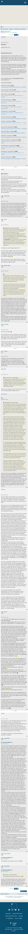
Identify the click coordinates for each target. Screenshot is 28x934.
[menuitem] (2, 27)
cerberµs (5, 351)
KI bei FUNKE (18, 918)
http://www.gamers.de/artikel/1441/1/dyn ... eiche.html (13, 87)
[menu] (25, 3)
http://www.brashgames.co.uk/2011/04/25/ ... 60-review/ (12, 153)
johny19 (2, 169)
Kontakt (21, 916)
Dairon (5, 219)
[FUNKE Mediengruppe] (14, 924)
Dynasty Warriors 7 (6, 31)
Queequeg (6, 324)
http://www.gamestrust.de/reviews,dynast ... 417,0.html (13, 91)
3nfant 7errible (7, 853)
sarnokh (2, 713)
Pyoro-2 (5, 611)
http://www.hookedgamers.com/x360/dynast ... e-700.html (12, 147)
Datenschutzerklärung (11, 916)
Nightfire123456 (7, 265)
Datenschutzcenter (17, 913)
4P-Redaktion (9, 918)
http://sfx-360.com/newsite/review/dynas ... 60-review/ (13, 118)
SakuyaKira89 (6, 195)
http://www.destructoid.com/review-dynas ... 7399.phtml (14, 128)
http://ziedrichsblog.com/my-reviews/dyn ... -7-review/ (13, 158)
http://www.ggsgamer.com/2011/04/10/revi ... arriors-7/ (14, 137)
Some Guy (3, 489)
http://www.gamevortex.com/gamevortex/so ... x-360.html (12, 96)
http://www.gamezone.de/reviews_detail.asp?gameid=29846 (11, 107)
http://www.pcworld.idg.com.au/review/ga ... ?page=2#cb (11, 102)
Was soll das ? (4, 173)
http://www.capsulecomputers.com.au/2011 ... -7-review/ (12, 142)
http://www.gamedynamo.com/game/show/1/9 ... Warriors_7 (12, 113)
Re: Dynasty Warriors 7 (7, 742)
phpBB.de (19, 897)
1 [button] (16, 34)
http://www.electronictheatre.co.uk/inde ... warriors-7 (13, 132)
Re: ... (2, 398)
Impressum (8, 913)
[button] (14, 35)
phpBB (10, 896)
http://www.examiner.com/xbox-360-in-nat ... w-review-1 (13, 123)
